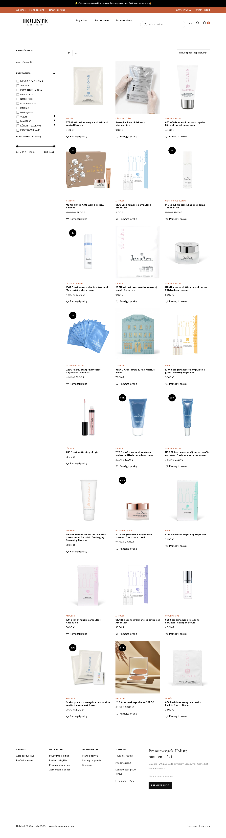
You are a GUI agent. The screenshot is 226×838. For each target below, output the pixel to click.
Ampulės (119, 201)
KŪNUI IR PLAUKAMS (31, 125)
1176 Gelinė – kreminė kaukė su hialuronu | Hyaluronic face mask (134, 453)
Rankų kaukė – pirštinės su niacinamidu (130, 124)
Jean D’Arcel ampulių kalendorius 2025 (135, 371)
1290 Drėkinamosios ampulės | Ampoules (133, 206)
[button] (106, 67)
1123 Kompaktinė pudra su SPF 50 (134, 702)
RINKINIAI (24, 107)
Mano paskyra (36, 9)
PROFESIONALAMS (30, 130)
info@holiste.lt (202, 9)
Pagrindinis (82, 20)
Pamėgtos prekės (56, 9)
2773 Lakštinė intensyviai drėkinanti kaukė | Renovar (87, 124)
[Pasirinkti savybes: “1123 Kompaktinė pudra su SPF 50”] (155, 654)
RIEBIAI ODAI (26, 94)
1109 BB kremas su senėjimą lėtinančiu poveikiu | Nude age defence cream (187, 453)
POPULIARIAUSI (28, 103)
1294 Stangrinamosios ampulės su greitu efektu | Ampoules (185, 371)
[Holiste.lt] (35, 23)
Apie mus (21, 9)
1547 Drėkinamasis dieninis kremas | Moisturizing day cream (87, 289)
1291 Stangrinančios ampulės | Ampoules (83, 621)
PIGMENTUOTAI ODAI (31, 90)
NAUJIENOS (26, 99)
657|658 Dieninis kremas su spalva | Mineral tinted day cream (185, 124)
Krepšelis (87, 765)
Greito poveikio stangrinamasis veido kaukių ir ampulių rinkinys (88, 704)
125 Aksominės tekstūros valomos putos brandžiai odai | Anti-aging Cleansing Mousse (86, 537)
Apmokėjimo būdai (59, 769)
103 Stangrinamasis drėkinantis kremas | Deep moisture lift (133, 536)
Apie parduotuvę (25, 755)
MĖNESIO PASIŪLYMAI (32, 81)
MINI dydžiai (26, 112)
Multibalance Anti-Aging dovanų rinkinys (85, 206)
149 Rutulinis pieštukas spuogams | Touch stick (185, 206)
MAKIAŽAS (25, 121)
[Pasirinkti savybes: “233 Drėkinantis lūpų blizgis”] (106, 404)
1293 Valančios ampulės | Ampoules (185, 534)
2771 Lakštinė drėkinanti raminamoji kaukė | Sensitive (136, 289)
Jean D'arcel (22, 61)
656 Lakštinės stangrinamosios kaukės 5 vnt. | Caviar (183, 704)
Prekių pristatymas (59, 765)
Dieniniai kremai (173, 118)
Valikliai (70, 531)
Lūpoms (70, 448)
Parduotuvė (102, 20)
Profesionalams (124, 20)
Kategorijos (23, 73)
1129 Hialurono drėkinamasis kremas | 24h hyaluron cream (186, 289)
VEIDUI (23, 116)
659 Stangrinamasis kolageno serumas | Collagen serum (182, 621)
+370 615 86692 (183, 9)
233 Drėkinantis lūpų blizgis (82, 452)
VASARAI (24, 85)
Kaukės (69, 118)
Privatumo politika (59, 755)
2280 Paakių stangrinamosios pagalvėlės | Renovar (83, 371)
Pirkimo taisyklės (58, 760)
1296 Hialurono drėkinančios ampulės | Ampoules (137, 621)
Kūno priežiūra (123, 118)
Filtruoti (49, 152)
